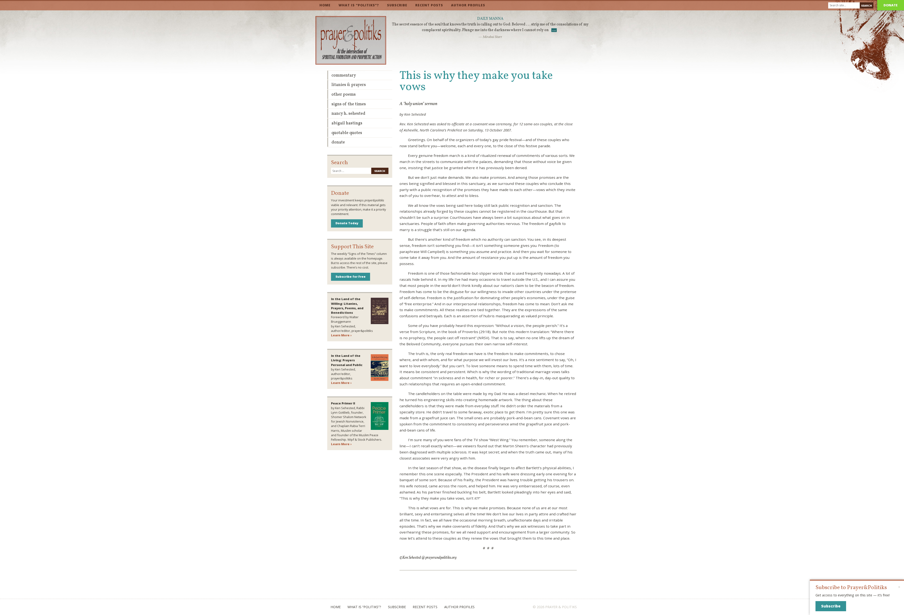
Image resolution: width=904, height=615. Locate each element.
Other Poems (343, 95)
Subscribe (397, 5)
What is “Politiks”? (359, 5)
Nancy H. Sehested (348, 114)
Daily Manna (490, 18)
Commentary (343, 75)
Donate (891, 5)
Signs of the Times (348, 104)
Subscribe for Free (350, 276)
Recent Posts (429, 5)
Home (325, 5)
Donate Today (346, 223)
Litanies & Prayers (348, 85)
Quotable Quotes (346, 133)
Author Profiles (468, 5)
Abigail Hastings (346, 123)
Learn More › (341, 335)
